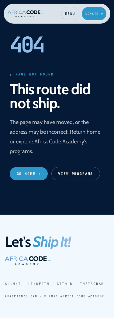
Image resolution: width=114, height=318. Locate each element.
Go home (29, 173)
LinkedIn (39, 284)
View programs (75, 173)
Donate (91, 14)
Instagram (92, 284)
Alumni (13, 284)
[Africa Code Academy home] (26, 13)
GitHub (65, 284)
